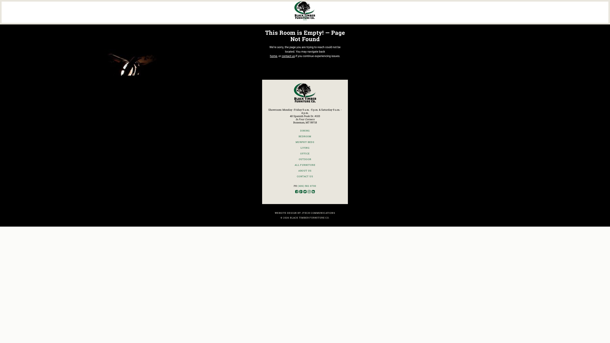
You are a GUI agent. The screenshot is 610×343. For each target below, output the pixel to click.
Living (305, 147)
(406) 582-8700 (307, 185)
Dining (305, 130)
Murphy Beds (305, 142)
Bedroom (305, 136)
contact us (288, 56)
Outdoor (305, 159)
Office (305, 153)
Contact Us (305, 176)
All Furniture (305, 164)
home (273, 56)
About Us (305, 170)
